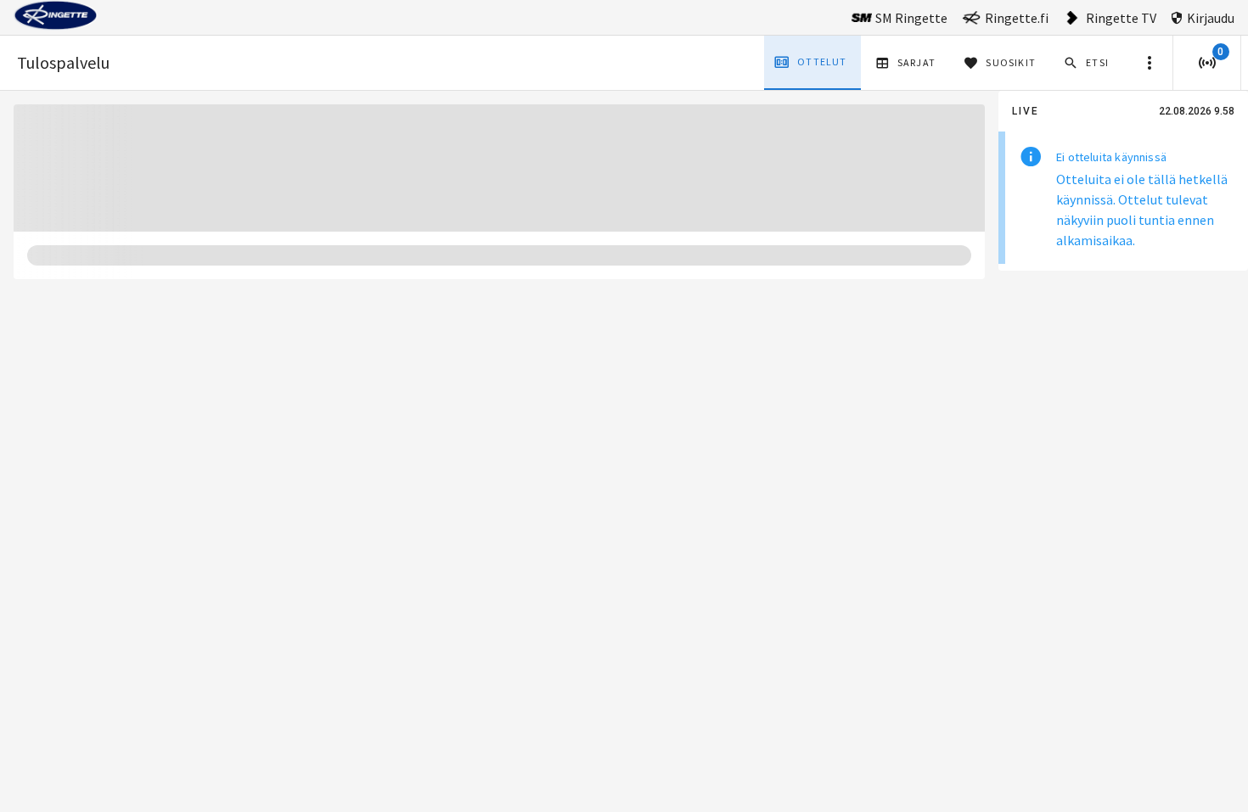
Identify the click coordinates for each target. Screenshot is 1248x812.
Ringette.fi (1016, 17)
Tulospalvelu (63, 62)
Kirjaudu (1210, 17)
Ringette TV (1121, 17)
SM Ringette (911, 17)
